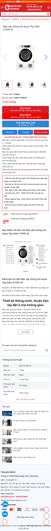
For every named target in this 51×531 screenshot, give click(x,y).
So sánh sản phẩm (41, 132)
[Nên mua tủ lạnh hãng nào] (7, 459)
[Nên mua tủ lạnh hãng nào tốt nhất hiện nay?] (7, 441)
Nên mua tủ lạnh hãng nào (24, 457)
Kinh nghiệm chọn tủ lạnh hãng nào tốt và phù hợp (30, 449)
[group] (25, 57)
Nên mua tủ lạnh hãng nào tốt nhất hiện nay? (29, 440)
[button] (46, 57)
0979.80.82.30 (34, 6)
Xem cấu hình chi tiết (25, 399)
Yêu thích (10, 132)
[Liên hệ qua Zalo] (5, 514)
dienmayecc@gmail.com (16, 500)
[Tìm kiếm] (48, 13)
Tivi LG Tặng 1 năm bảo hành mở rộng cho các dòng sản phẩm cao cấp (31, 412)
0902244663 (34, 9)
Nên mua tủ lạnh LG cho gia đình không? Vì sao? (30, 431)
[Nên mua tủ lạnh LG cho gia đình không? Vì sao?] (7, 432)
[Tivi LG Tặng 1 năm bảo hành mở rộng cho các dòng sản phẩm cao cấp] (7, 413)
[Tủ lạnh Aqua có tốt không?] (7, 422)
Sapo (31, 528)
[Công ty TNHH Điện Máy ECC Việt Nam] (13, 7)
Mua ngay (25, 109)
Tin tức (6, 406)
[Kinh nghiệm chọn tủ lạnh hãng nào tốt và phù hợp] (7, 450)
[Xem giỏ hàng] (48, 7)
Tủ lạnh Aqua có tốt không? (24, 420)
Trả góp (25, 132)
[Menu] (2, 7)
